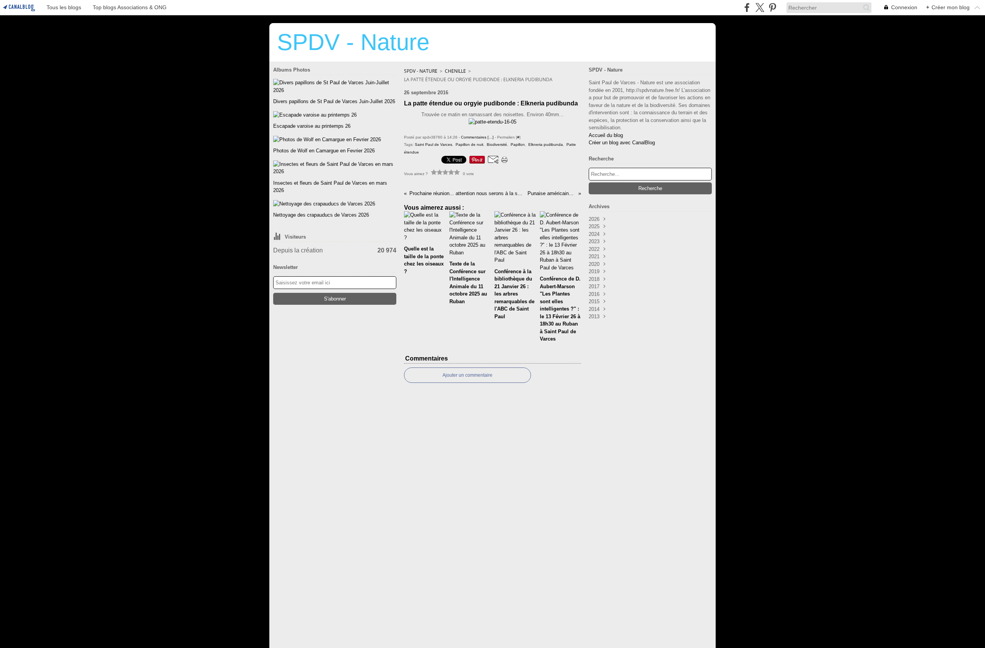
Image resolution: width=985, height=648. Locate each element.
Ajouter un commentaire (467, 375)
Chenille (455, 71)
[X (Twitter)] (760, 7)
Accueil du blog (606, 135)
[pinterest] (772, 7)
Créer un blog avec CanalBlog (622, 142)
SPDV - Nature (420, 71)
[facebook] (747, 7)
